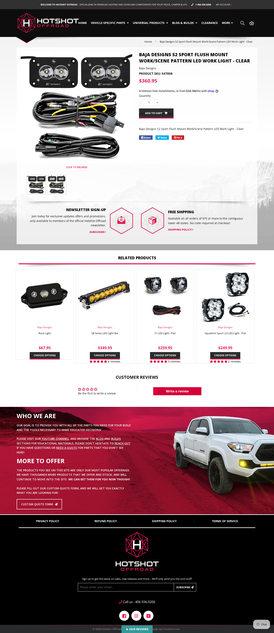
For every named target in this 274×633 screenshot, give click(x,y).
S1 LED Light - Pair (165, 333)
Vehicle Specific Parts (108, 23)
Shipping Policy (180, 229)
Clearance (209, 23)
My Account (223, 4)
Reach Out (123, 443)
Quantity (145, 96)
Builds (116, 439)
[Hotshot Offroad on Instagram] (136, 615)
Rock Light (45, 333)
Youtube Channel (55, 439)
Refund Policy (105, 521)
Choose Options (45, 355)
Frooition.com (171, 629)
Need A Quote (66, 448)
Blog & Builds (183, 23)
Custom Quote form (37, 504)
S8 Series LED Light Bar (104, 333)
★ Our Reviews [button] (137, 629)
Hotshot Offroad (111, 629)
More (226, 23)
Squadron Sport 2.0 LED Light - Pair (225, 333)
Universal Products (149, 23)
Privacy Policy (47, 521)
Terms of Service (225, 521)
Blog (100, 439)
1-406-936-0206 (203, 4)
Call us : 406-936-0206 (138, 602)
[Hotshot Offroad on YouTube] (148, 615)
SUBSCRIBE (97, 232)
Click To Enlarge (76, 167)
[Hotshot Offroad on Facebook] (124, 615)
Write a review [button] (177, 391)
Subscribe (183, 587)
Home (82, 23)
